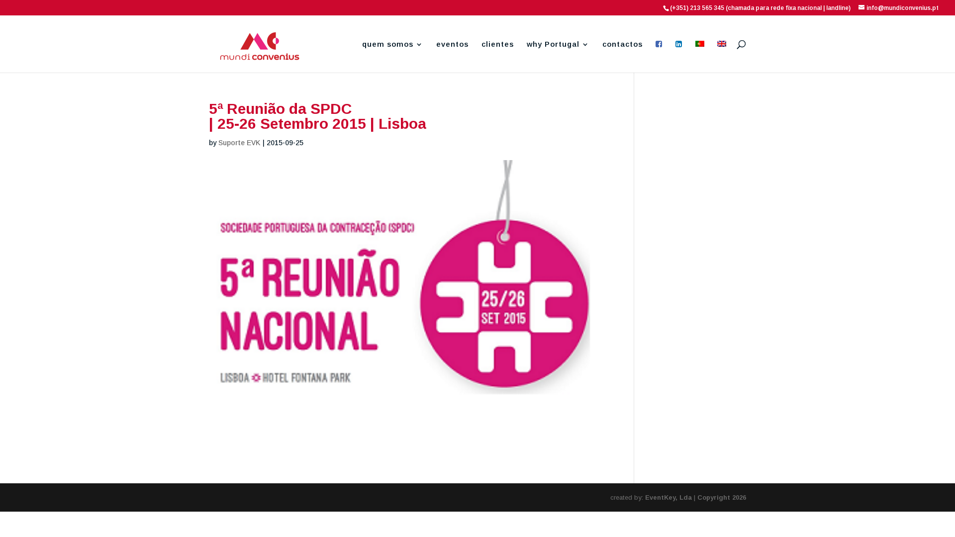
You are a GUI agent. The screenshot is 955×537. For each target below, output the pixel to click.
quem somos (387, 44)
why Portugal (553, 44)
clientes (497, 44)
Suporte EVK (239, 143)
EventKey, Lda (668, 497)
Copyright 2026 (721, 497)
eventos (452, 44)
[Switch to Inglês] (721, 57)
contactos (622, 44)
